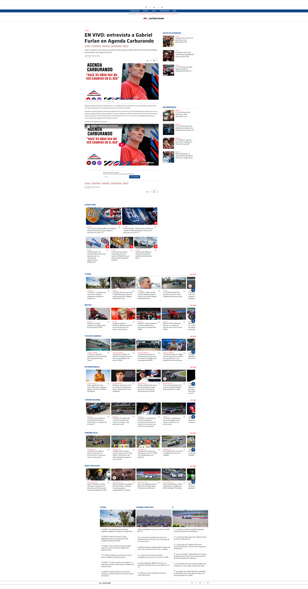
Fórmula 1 (125, 46)
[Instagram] (158, 7)
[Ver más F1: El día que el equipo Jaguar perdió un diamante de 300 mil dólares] (168, 70)
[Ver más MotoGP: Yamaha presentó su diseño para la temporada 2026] (98, 314)
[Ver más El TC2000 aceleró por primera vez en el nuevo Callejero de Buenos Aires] (174, 283)
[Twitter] (150, 7)
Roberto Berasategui (93, 56)
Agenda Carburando (116, 46)
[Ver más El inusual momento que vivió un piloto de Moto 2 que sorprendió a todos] (174, 376)
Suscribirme (134, 177)
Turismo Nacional (96, 46)
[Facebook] (146, 7)
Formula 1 (87, 46)
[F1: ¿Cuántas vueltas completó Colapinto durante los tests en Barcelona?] (190, 518)
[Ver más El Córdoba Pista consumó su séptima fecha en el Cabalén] (174, 442)
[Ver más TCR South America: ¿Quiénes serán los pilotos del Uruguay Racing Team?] (98, 345)
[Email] (162, 7)
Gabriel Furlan (105, 46)
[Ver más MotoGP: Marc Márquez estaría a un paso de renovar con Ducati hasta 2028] (174, 314)
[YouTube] (154, 7)
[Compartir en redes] (119, 227)
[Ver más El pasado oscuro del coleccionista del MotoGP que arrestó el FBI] (168, 55)
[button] (135, 10)
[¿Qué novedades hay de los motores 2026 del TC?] (154, 518)
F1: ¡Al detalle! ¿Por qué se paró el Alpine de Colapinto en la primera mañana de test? (158, 14)
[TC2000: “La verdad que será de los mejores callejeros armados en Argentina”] (117, 518)
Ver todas (193, 274)
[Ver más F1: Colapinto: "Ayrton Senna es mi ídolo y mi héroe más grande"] (168, 143)
